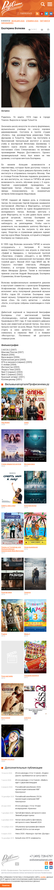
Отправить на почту (48, 29)
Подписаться (26, 13)
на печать (42, 30)
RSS (37, 13)
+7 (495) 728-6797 (41, 856)
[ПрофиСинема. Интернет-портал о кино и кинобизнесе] (12, 5)
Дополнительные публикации (23, 767)
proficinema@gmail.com (41, 859)
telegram (46, 13)
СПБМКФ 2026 (32, 21)
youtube (42, 13)
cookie (43, 877)
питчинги (45, 21)
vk (51, 13)
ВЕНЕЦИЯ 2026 (18, 21)
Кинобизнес (7, 23)
